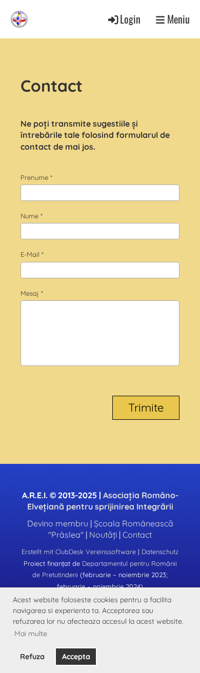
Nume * (32, 216)
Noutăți (103, 534)
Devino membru (57, 523)
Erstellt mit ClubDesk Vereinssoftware (79, 551)
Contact (137, 534)
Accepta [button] (76, 656)
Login (130, 19)
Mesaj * (32, 293)
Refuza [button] (32, 656)
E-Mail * (32, 254)
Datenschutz (160, 551)
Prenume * (36, 177)
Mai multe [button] (30, 633)
